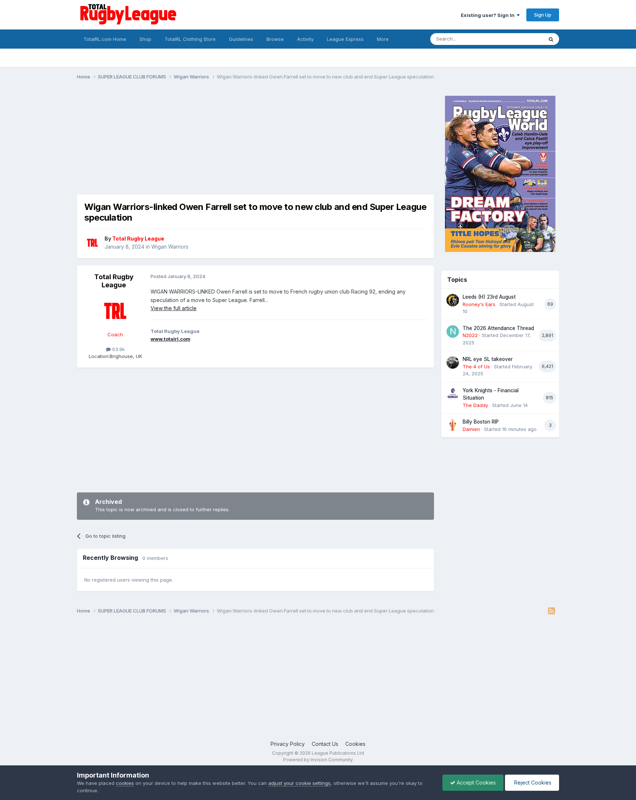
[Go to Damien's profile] (452, 425)
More (383, 39)
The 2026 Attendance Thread (498, 328)
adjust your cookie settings (299, 783)
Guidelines (241, 39)
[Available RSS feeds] (551, 611)
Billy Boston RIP (481, 422)
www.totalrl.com (170, 339)
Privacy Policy (288, 744)
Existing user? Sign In (489, 15)
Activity (305, 39)
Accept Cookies (475, 782)
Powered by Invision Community (318, 759)
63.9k (118, 349)
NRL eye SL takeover (488, 359)
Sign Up (542, 15)
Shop (145, 39)
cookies (125, 783)
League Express (345, 39)
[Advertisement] (211, 142)
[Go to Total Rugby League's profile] (92, 243)
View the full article (174, 308)
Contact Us (325, 744)
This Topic (521, 39)
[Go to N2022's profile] (452, 331)
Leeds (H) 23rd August (489, 297)
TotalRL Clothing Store (190, 39)
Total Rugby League (114, 281)
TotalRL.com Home (105, 39)
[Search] (551, 39)
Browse (275, 39)
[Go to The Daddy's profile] (452, 393)
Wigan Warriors (169, 246)
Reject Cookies (532, 782)
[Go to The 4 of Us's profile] (452, 362)
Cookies (355, 744)
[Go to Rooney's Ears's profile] (452, 300)
